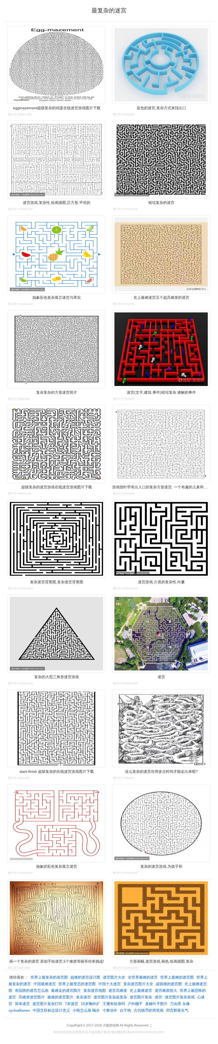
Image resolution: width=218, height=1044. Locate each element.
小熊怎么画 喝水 (86, 1010)
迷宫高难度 (117, 990)
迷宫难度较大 (166, 990)
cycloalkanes (19, 1010)
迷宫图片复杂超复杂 (110, 997)
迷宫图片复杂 (141, 997)
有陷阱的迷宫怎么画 (31, 990)
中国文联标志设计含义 (51, 1010)
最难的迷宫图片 (60, 997)
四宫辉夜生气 (177, 1010)
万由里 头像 (180, 1004)
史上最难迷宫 (141, 990)
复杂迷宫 (83, 997)
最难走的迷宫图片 (66, 990)
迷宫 (158, 997)
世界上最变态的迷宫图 (77, 984)
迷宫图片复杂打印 (47, 1004)
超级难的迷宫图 (169, 984)
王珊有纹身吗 (114, 1004)
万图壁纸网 (111, 1025)
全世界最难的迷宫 (143, 977)
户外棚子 (135, 1004)
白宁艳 (125, 1010)
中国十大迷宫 (109, 984)
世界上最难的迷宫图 (177, 977)
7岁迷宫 (71, 1004)
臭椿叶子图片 (156, 1004)
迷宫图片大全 (114, 977)
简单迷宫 (22, 1004)
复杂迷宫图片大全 (138, 984)
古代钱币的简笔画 (149, 1010)
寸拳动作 (109, 1010)
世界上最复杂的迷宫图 (49, 977)
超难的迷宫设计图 (85, 977)
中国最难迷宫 (44, 984)
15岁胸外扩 (90, 1004)
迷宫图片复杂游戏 (180, 997)
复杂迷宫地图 (94, 990)
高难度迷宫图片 (32, 997)
